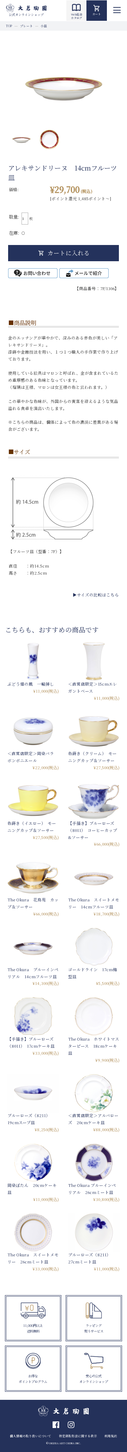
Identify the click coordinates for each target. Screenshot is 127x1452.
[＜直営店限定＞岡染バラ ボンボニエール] (33, 731)
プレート (26, 26)
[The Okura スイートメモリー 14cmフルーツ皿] (94, 877)
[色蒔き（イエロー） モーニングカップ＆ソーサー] (33, 800)
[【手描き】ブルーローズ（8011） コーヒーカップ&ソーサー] (94, 800)
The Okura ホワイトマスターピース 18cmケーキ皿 (93, 1046)
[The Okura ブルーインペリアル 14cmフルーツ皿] (33, 946)
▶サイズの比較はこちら (96, 595)
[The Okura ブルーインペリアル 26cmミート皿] (94, 1162)
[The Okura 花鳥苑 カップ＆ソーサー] (33, 877)
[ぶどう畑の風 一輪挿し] (33, 661)
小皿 (44, 26)
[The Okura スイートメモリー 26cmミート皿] (33, 1232)
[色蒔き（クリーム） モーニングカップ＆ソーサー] (94, 731)
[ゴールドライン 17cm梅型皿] (94, 946)
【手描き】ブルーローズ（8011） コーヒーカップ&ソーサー (92, 830)
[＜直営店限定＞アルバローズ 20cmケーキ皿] (94, 1093)
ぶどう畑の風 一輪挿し (30, 684)
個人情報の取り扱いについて (30, 1436)
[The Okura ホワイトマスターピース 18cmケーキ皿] (94, 1016)
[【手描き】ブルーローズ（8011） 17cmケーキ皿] (33, 1016)
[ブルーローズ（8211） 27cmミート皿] (94, 1232)
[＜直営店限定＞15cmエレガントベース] (94, 661)
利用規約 (110, 1436)
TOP (9, 26)
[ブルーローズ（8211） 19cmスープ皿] (33, 1093)
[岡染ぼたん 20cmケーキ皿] (33, 1162)
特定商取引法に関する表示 (78, 1436)
